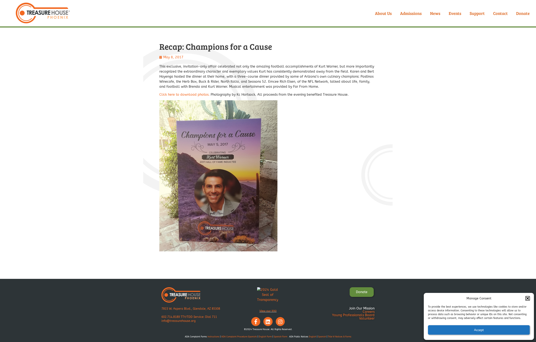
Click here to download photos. (184, 95)
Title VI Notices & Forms (339, 336)
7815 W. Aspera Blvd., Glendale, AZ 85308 (190, 309)
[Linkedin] (267, 321)
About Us (383, 13)
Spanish (322, 336)
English (312, 336)
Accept (479, 330)
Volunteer (367, 318)
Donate (523, 13)
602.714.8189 (170, 317)
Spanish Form (280, 336)
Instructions (213, 336)
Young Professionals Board (353, 315)
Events (455, 13)
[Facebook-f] (255, 321)
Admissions (411, 13)
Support (477, 13)
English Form (265, 336)
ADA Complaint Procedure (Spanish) (239, 336)
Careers (369, 312)
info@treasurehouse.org (178, 321)
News (435, 13)
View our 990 (268, 310)
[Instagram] (280, 321)
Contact (500, 13)
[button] (528, 298)
